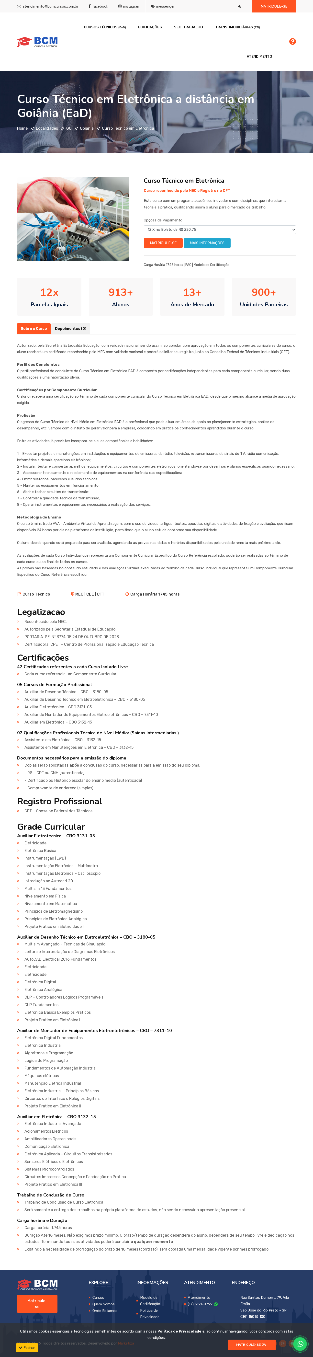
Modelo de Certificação (212, 265)
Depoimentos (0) (70, 328)
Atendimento (259, 56)
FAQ (188, 265)
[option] (73, 219)
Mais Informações (207, 243)
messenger (165, 6)
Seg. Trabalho (188, 27)
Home (22, 128)
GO (69, 128)
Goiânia (87, 128)
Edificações (150, 27)
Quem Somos (103, 1304)
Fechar (28, 1348)
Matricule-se (274, 6)
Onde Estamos (104, 1311)
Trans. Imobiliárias (237, 27)
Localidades (47, 128)
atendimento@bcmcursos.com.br (50, 6)
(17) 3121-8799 (201, 1304)
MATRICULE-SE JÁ (251, 1345)
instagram (131, 6)
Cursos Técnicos (105, 27)
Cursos (98, 1297)
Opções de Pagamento (163, 220)
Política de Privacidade (179, 1331)
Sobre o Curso (34, 328)
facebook (99, 6)
